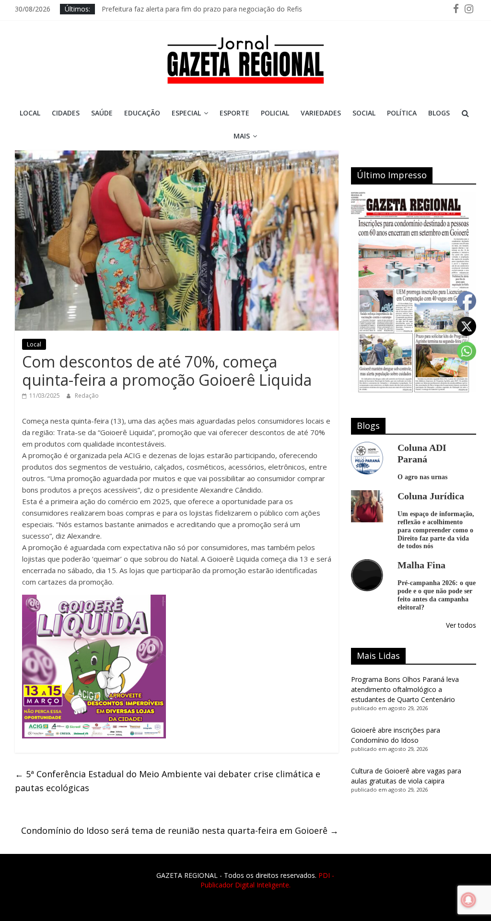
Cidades (66, 112)
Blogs (439, 112)
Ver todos (461, 625)
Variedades (321, 112)
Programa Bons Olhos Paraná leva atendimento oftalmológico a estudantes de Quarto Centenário (405, 689)
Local (30, 112)
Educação (142, 112)
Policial (275, 112)
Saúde (102, 112)
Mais (242, 135)
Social (363, 112)
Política (402, 112)
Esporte (234, 112)
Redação (87, 395)
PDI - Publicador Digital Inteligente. (267, 880)
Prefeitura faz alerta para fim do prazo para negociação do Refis (202, 8)
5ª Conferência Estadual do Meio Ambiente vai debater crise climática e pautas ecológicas (167, 781)
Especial (186, 112)
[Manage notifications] (468, 900)
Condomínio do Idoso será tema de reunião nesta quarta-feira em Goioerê (180, 830)
